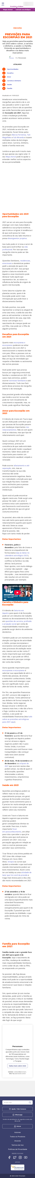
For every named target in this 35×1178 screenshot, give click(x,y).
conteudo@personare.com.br (22, 1072)
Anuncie (17, 1141)
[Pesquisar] (30, 1102)
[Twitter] (14, 1157)
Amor (9, 77)
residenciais (25, 260)
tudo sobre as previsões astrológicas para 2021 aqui (17, 719)
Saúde (9, 84)
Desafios (10, 73)
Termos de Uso (17, 1145)
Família (9, 88)
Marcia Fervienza (19, 135)
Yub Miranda (18, 137)
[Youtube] (25, 1157)
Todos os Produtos (17, 1137)
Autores (17, 1132)
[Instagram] (20, 1157)
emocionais (7, 263)
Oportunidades (12, 69)
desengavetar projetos (17, 238)
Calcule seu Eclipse (23, 9)
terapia (11, 861)
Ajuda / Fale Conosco (19, 1109)
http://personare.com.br (19, 1073)
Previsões (17, 28)
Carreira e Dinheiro (14, 81)
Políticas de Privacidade (17, 1149)
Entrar (19, 1126)
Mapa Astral (8, 9)
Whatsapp (18, 1115)
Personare (22, 58)
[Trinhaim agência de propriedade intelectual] (17, 1170)
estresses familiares (17, 380)
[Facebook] (9, 1157)
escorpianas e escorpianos (13, 670)
